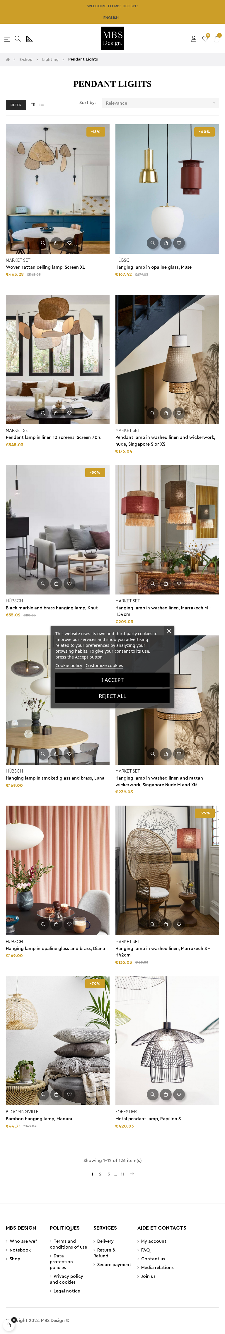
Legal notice (67, 1291)
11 (122, 1174)
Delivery (105, 1241)
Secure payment (114, 1265)
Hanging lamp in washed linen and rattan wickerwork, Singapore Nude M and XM (159, 781)
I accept (112, 679)
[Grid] (32, 104)
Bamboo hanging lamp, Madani (39, 1119)
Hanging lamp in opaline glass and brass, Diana (55, 949)
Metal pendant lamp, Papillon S (148, 1119)
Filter (16, 105)
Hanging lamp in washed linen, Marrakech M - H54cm (163, 611)
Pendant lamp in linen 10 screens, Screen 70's (53, 437)
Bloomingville (22, 1112)
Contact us (153, 1259)
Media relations (157, 1268)
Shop (15, 1259)
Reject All (112, 695)
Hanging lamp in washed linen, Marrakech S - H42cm (162, 952)
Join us (148, 1276)
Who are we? (23, 1241)
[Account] (193, 38)
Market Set (18, 260)
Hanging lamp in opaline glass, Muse (153, 267)
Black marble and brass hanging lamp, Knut (52, 608)
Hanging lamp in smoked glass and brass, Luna (55, 778)
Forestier (126, 1112)
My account (153, 1241)
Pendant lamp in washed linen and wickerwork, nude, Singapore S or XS (165, 441)
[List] (41, 104)
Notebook (20, 1250)
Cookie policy (68, 665)
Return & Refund (104, 1253)
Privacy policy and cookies (66, 1279)
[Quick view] (43, 243)
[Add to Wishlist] (69, 243)
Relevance (161, 103)
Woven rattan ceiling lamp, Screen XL (45, 267)
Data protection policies (61, 1262)
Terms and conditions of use (68, 1244)
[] (56, 243)
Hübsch (123, 260)
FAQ (145, 1250)
